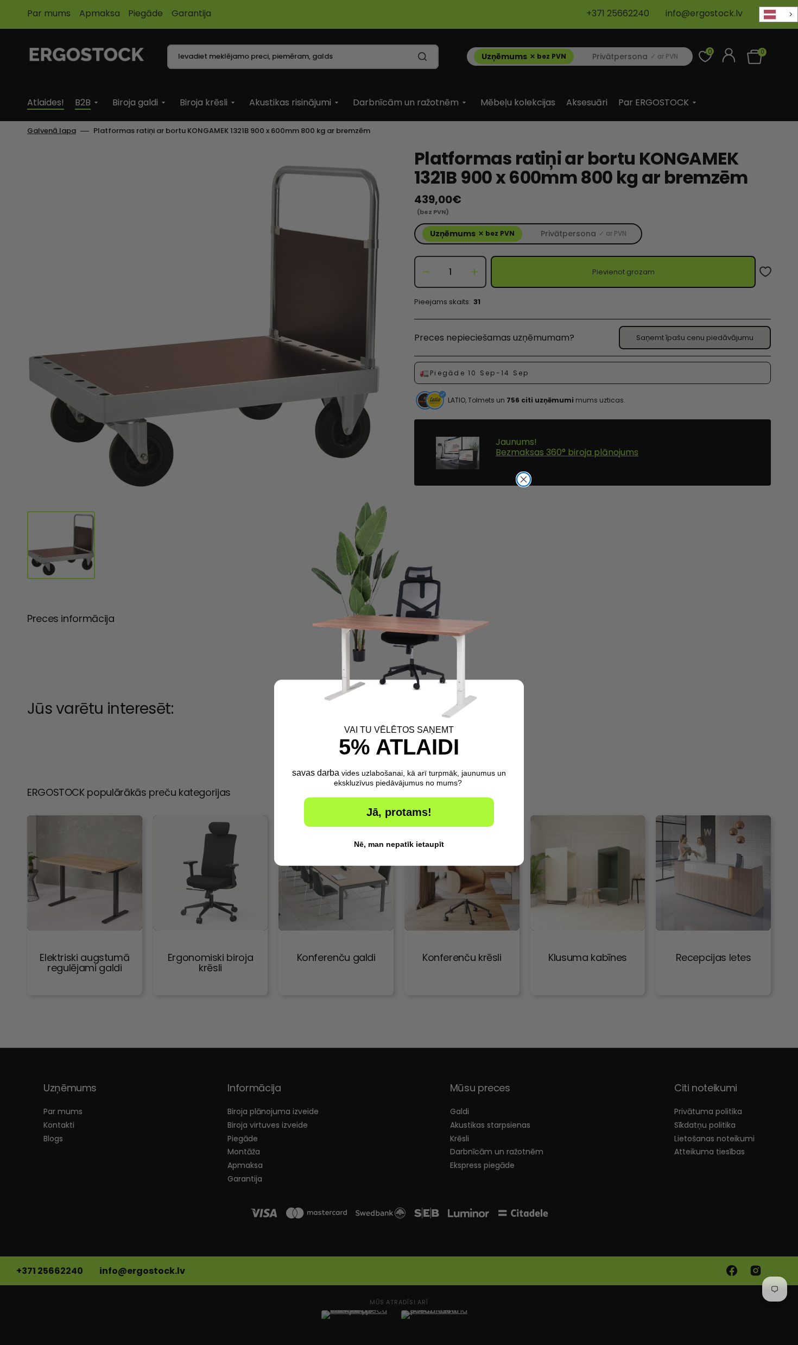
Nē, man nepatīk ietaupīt (399, 844)
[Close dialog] (523, 479)
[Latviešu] (778, 14)
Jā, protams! (399, 812)
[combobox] (778, 14)
